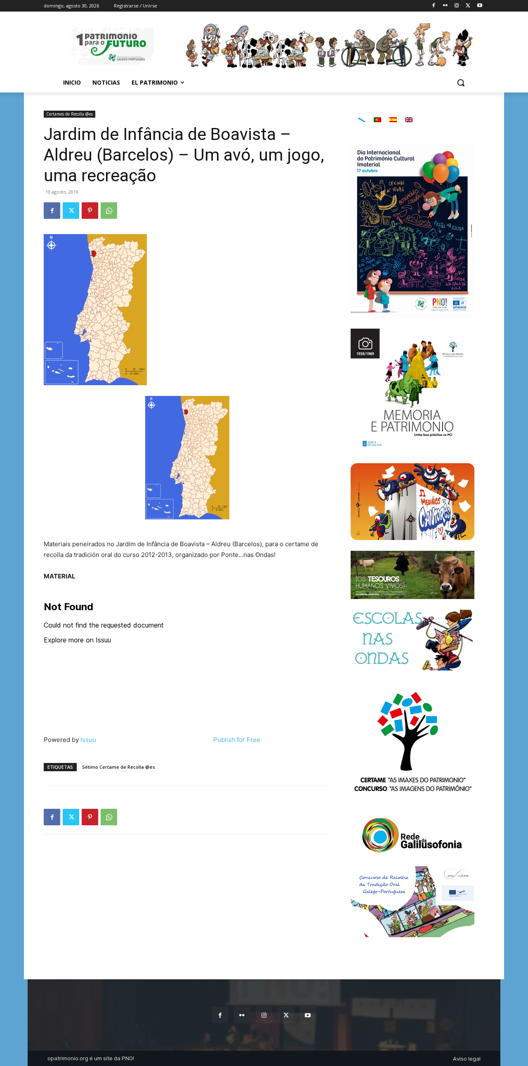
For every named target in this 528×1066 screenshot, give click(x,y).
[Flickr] (445, 6)
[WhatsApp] (109, 210)
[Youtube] (479, 6)
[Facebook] (433, 6)
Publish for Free (236, 740)
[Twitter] (468, 6)
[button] (461, 82)
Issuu (88, 740)
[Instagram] (457, 6)
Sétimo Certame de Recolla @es (118, 767)
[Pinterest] (90, 210)
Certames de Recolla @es (69, 114)
